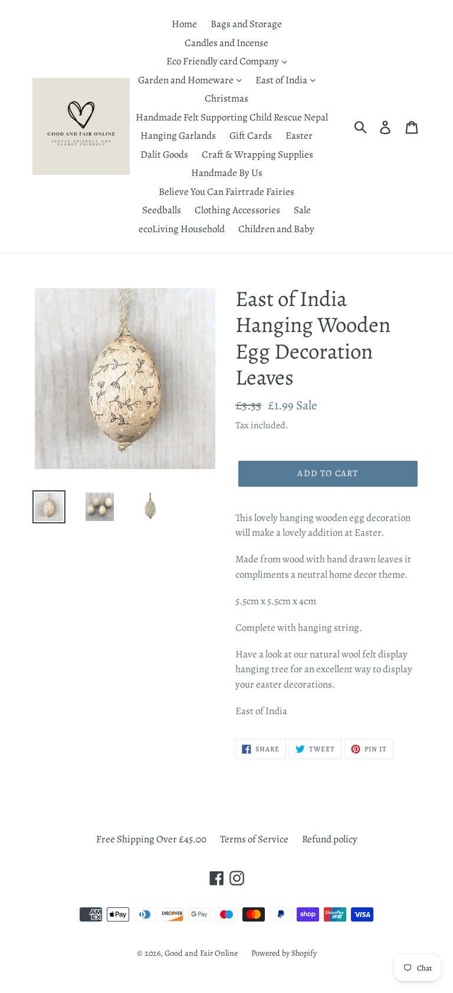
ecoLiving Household (182, 229)
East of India (282, 80)
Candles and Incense (226, 43)
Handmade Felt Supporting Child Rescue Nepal (232, 117)
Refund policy (329, 839)
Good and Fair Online (201, 953)
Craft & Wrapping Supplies (257, 154)
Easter (299, 135)
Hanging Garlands (178, 135)
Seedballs (161, 210)
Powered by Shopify (284, 953)
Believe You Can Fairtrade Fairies (226, 191)
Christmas (226, 98)
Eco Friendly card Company (223, 61)
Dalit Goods (164, 154)
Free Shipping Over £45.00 (151, 839)
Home (184, 24)
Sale (302, 210)
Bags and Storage (246, 24)
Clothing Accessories (237, 210)
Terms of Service (254, 839)
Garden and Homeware (186, 80)
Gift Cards (250, 135)
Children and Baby (276, 229)
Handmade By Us (226, 173)
